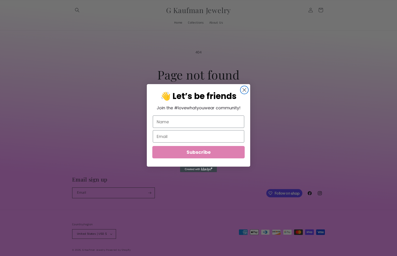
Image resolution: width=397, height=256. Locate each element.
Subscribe (199, 152)
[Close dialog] (244, 90)
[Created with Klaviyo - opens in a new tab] (198, 169)
